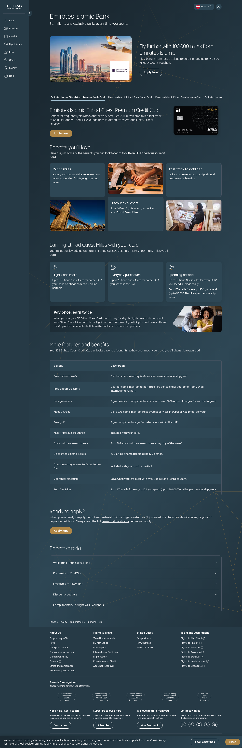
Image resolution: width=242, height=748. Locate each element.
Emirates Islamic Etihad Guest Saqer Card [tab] (130, 97)
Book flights (99, 647)
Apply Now (153, 72)
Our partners (144, 638)
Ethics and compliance (61, 665)
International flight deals (106, 652)
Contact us (60, 725)
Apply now (61, 133)
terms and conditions (115, 521)
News (52, 642)
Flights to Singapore (191, 665)
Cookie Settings (205, 742)
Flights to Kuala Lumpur (193, 661)
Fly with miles (144, 642)
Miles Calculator (145, 647)
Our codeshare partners (62, 652)
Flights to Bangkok (190, 656)
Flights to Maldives (190, 647)
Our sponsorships (59, 647)
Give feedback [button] (150, 725)
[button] (29, 13)
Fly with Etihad (100, 642)
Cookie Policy (158, 740)
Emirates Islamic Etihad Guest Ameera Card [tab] (178, 97)
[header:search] (210, 6)
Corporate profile (59, 638)
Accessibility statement (62, 670)
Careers (54, 661)
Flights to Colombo (191, 652)
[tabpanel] (136, 300)
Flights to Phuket (189, 642)
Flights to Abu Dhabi (191, 638)
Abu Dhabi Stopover (103, 665)
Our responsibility (59, 656)
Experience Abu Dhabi (104, 661)
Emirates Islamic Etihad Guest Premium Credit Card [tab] (78, 97)
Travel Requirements (104, 638)
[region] (121, 742)
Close (232, 742)
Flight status (100, 656)
